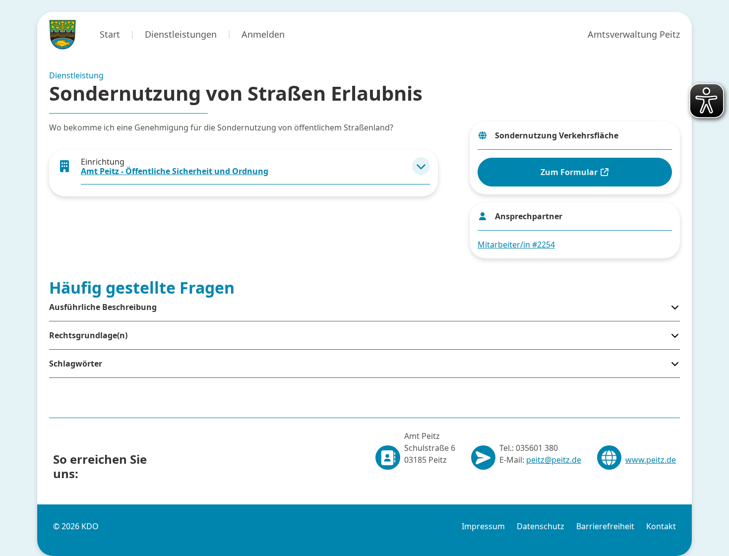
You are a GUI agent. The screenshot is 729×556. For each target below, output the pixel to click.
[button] (421, 166)
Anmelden (263, 34)
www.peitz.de (650, 459)
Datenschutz (540, 526)
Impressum (483, 526)
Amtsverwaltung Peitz (634, 34)
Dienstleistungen (181, 34)
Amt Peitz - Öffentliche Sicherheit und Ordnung (174, 171)
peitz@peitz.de (553, 459)
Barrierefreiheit (605, 526)
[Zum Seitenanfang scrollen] (693, 531)
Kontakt (661, 526)
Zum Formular (570, 172)
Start (110, 34)
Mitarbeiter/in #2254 (516, 244)
